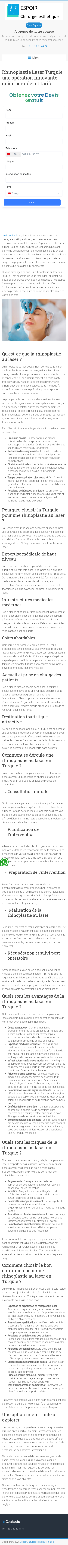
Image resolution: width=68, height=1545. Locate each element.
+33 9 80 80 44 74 (37, 46)
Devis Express (34, 25)
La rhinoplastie (10, 235)
